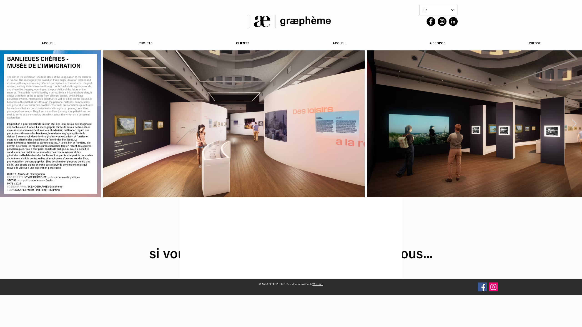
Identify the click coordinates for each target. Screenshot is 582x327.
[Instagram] (442, 21)
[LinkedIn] (453, 21)
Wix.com (317, 284)
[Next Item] (574, 123)
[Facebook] (430, 21)
